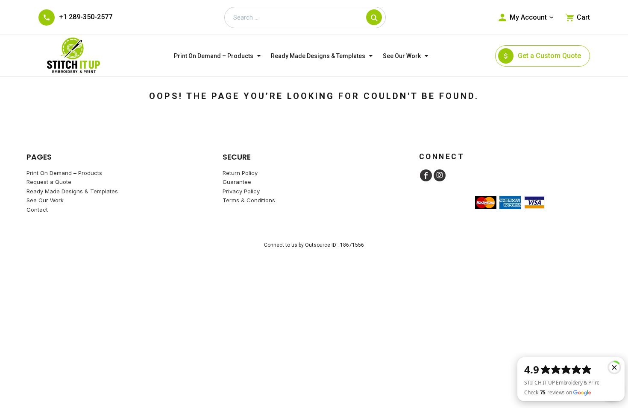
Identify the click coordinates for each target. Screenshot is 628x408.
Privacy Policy (241, 191)
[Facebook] (426, 175)
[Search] (374, 17)
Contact (37, 209)
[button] (218, 55)
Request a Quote (48, 181)
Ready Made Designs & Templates (72, 191)
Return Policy (240, 172)
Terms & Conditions (249, 200)
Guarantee (237, 181)
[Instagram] (440, 175)
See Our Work (45, 200)
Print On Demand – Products (64, 172)
